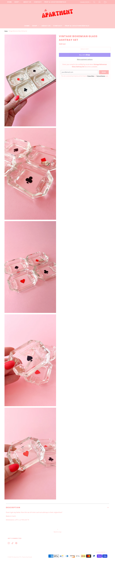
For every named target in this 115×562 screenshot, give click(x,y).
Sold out (85, 49)
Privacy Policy (90, 76)
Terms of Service (101, 76)
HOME (9, 2)
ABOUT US (27, 2)
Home (6, 31)
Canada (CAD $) (85, 2)
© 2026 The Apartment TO (14, 557)
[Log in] (101, 2)
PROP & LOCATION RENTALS (55, 2)
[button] (57, 507)
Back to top (57, 532)
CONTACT (38, 2)
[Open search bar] (95, 2)
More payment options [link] (85, 59)
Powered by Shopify (27, 557)
